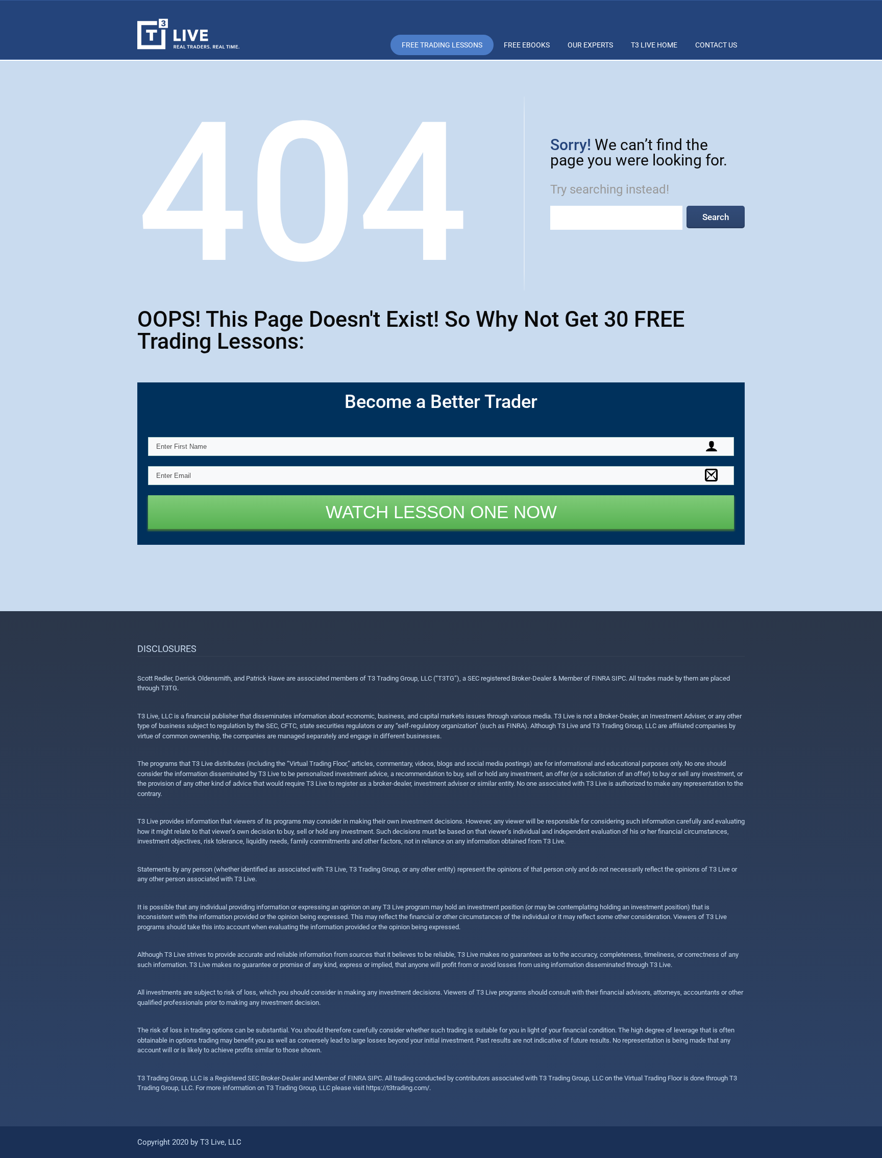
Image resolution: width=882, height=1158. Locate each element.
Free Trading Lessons (442, 45)
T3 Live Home (654, 45)
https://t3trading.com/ (397, 1088)
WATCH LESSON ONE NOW (441, 512)
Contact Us (716, 45)
